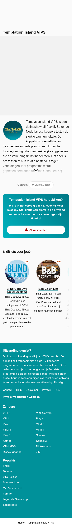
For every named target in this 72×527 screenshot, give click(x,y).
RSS (57, 389)
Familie (7, 493)
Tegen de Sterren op (15, 499)
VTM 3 (7, 429)
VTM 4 (40, 429)
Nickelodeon (43, 446)
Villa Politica (10, 476)
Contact (7, 389)
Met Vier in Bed (12, 488)
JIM (38, 451)
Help (19, 389)
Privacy (46, 389)
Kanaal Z (41, 440)
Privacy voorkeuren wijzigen (21, 396)
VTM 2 (40, 424)
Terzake (7, 471)
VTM (6, 418)
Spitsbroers (10, 504)
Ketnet (7, 440)
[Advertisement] (36, 76)
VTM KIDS (9, 446)
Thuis (6, 465)
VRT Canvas (43, 412)
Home (21, 522)
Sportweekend (11, 482)
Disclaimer (32, 389)
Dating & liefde (42, 184)
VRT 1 (7, 412)
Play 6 (6, 435)
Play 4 (40, 418)
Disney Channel (12, 451)
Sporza (40, 435)
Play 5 (6, 424)
